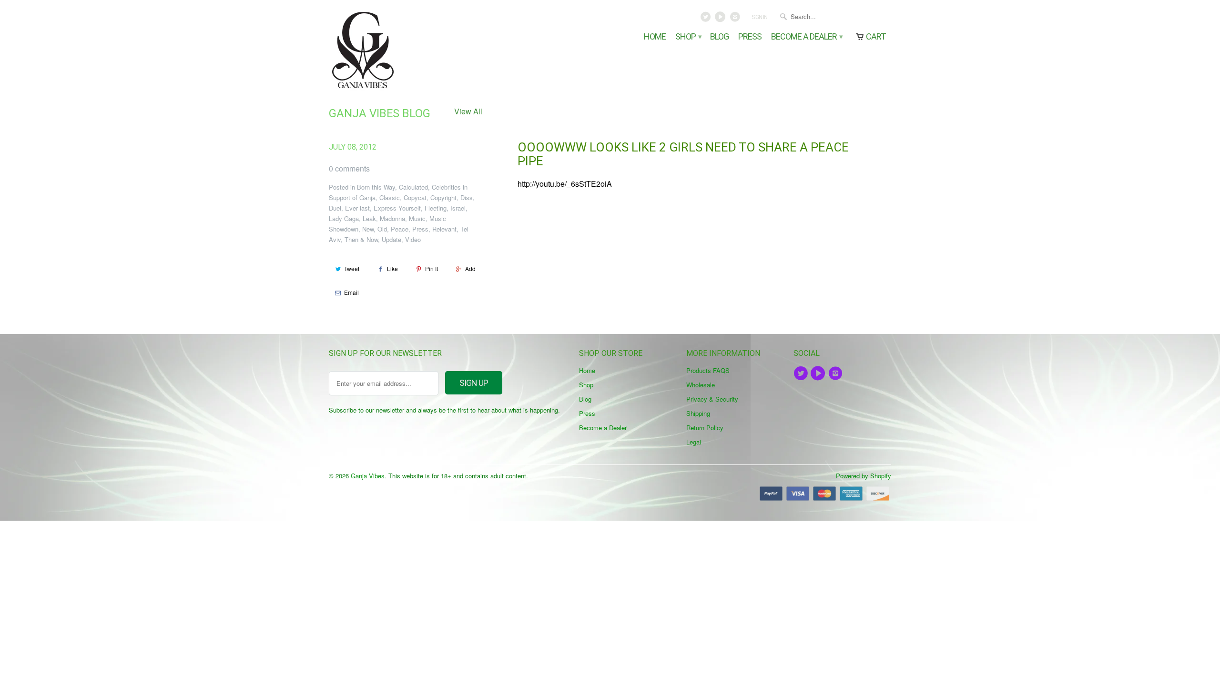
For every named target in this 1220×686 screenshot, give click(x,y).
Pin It (431, 268)
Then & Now (361, 239)
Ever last (357, 207)
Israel (458, 207)
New (368, 228)
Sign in (759, 17)
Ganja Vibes (368, 475)
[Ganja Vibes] (395, 50)
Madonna (392, 218)
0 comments (349, 168)
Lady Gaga (344, 218)
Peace (399, 228)
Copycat (415, 197)
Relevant (444, 228)
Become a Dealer (806, 36)
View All (468, 111)
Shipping (698, 413)
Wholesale (700, 384)
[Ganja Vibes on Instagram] (735, 19)
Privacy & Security (712, 399)
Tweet (351, 268)
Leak (369, 218)
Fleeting (436, 207)
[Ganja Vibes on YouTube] (721, 19)
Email (351, 292)
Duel (335, 207)
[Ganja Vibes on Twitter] (706, 19)
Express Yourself (397, 207)
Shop (688, 36)
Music (417, 218)
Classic (389, 197)
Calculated (413, 187)
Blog (719, 36)
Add (470, 268)
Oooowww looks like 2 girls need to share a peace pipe (683, 154)
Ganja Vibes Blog (379, 113)
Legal (693, 441)
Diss (466, 197)
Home (655, 36)
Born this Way (376, 187)
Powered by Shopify (863, 475)
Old (382, 228)
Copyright (443, 197)
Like (392, 268)
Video (413, 239)
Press (750, 36)
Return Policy (704, 427)
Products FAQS (708, 370)
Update (391, 239)
